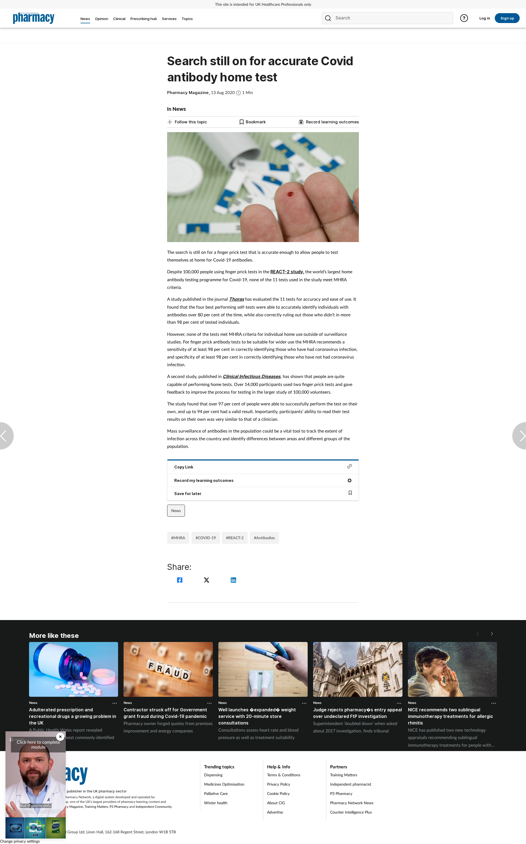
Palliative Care (216, 793)
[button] (491, 633)
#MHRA (178, 537)
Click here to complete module (38, 744)
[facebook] (180, 580)
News (176, 510)
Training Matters (96, 807)
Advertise (275, 812)
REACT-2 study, (287, 271)
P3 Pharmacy (119, 807)
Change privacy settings (20, 841)
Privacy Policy (278, 784)
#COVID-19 (206, 537)
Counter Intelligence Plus (351, 812)
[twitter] (207, 580)
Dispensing (213, 774)
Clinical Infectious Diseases (252, 376)
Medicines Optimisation (224, 784)
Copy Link (183, 467)
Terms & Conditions (283, 774)
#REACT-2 (235, 537)
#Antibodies (264, 537)
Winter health (215, 802)
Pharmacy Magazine (68, 807)
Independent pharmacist (350, 784)
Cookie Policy (278, 793)
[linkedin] (233, 580)
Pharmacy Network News (351, 802)
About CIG (276, 802)
